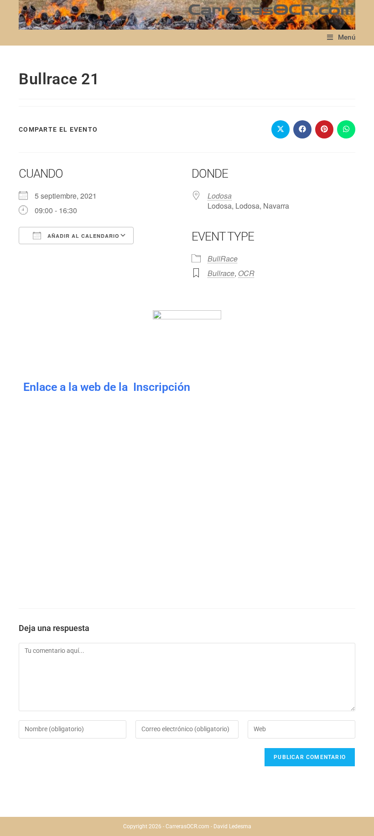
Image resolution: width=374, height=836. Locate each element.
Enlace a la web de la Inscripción (106, 387)
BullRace (223, 258)
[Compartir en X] (280, 129)
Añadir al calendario (82, 235)
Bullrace (221, 273)
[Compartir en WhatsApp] (346, 129)
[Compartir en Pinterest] (324, 129)
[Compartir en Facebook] (302, 129)
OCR (246, 273)
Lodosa (220, 195)
